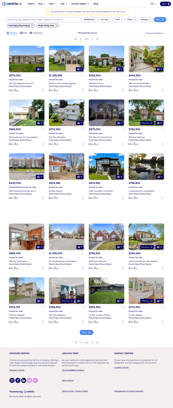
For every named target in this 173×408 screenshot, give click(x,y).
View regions (68, 380)
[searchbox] (42, 19)
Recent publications (154, 33)
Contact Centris (123, 353)
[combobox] (44, 19)
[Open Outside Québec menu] (89, 4)
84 (81, 69)
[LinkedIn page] (23, 380)
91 (81, 247)
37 (81, 123)
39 (161, 123)
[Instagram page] (12, 380)
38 (41, 123)
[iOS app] (29, 380)
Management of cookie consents (128, 391)
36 (121, 177)
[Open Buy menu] (44, 4)
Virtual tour (145, 123)
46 (161, 69)
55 (161, 301)
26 (81, 301)
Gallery (13, 33)
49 (121, 301)
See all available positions (73, 370)
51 (161, 177)
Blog (96, 3)
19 (121, 69)
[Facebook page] (17, 380)
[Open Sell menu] (66, 4)
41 (121, 123)
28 (81, 177)
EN (152, 3)
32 (41, 301)
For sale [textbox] (104, 19)
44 (41, 177)
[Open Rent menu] (56, 4)
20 (161, 247)
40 (41, 69)
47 (121, 247)
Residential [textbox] (89, 19)
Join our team (70, 353)
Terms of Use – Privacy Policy (75, 391)
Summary (37, 33)
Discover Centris (19, 353)
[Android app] (35, 380)
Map (25, 33)
